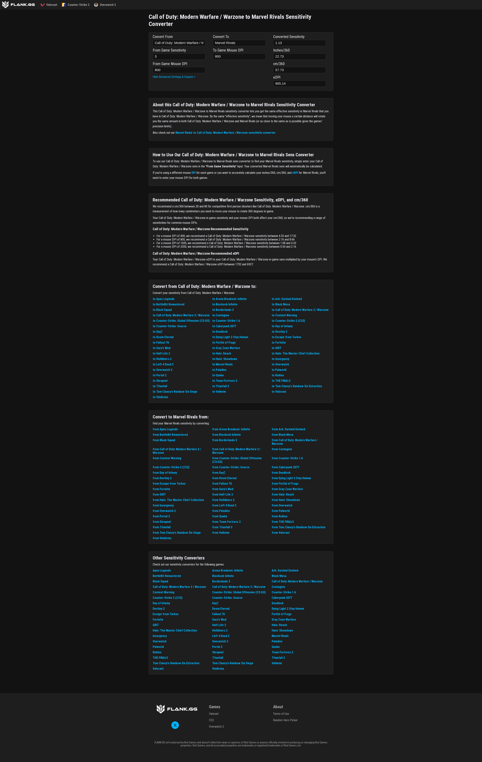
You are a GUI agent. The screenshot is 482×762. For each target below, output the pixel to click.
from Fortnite (161, 489)
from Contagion (282, 449)
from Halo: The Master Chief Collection (178, 500)
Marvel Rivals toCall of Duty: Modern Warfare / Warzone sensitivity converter (225, 132)
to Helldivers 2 (162, 359)
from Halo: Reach (283, 494)
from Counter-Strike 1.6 (287, 458)
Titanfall (217, 658)
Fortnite (158, 619)
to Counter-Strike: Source (170, 326)
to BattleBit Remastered (168, 304)
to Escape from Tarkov (286, 337)
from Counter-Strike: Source (230, 467)
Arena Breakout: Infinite (227, 570)
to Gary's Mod (161, 348)
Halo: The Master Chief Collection (175, 630)
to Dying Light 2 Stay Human (230, 337)
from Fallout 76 (222, 483)
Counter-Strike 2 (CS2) (167, 598)
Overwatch (159, 641)
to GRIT (276, 348)
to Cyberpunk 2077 (224, 326)
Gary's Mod (219, 619)
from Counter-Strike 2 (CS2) (171, 467)
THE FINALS (160, 658)
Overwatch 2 (220, 641)
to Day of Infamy (282, 326)
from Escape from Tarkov (169, 483)
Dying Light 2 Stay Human (288, 608)
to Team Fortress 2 (224, 381)
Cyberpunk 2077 (282, 598)
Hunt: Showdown (282, 630)
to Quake (218, 375)
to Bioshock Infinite (224, 304)
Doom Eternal (221, 608)
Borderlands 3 (221, 581)
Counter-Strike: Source (227, 598)
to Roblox (278, 375)
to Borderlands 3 (223, 310)
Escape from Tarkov (165, 614)
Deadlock (278, 603)
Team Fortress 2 (282, 652)
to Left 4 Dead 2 (163, 364)
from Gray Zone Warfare (287, 489)
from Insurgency (163, 505)
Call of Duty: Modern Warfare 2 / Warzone (179, 587)
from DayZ (218, 472)
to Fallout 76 (161, 342)
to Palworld (279, 370)
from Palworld (281, 511)
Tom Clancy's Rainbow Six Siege (232, 663)
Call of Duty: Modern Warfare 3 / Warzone (238, 587)
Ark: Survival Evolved (285, 570)
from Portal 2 (161, 516)
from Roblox (279, 516)
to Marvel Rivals (222, 364)
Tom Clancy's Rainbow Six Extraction (176, 663)
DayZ (215, 603)
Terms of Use (281, 714)
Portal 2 (217, 647)
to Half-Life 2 (161, 353)
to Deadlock (220, 331)
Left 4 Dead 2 (220, 636)
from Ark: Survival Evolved (288, 429)
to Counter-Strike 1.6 (226, 321)
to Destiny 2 (279, 331)
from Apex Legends (165, 429)
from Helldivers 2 (223, 500)
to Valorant (279, 391)
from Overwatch (282, 505)
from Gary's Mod (222, 489)
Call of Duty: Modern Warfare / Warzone (297, 581)
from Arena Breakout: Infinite (231, 429)
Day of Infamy (161, 603)
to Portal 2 (159, 375)
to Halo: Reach (221, 353)
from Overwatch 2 (164, 511)
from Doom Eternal (224, 478)
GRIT (156, 625)
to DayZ (157, 331)
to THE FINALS (281, 381)
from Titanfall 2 (222, 527)
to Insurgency (280, 359)
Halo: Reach (279, 625)
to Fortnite (279, 342)
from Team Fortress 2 (226, 522)
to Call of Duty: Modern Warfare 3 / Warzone (181, 315)
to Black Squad (162, 310)
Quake (276, 647)
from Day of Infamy (165, 472)
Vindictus (218, 668)
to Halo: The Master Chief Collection (296, 353)
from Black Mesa (282, 434)
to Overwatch (280, 364)
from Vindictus (162, 538)
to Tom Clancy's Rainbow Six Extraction (297, 386)
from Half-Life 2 (222, 494)
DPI (193, 173)
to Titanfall (160, 386)
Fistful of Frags (282, 614)
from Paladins (221, 511)
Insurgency (160, 636)
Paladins (277, 641)
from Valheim (220, 532)
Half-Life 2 (219, 625)
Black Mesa (279, 576)
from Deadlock (281, 472)
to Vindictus (160, 397)
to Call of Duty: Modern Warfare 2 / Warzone (300, 310)
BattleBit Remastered (167, 576)
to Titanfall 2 (220, 386)
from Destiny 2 (162, 478)
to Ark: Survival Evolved (287, 299)
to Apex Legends (164, 299)
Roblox (157, 652)
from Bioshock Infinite (226, 434)
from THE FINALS (283, 522)
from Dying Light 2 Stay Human (291, 478)
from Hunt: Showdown (286, 500)
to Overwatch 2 (162, 370)
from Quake (219, 516)
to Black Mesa (281, 304)
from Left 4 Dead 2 (224, 505)
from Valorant (281, 532)
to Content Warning (284, 315)
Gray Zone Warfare (284, 619)
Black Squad (160, 581)
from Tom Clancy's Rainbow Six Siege (177, 532)
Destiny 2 (159, 608)
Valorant (158, 668)
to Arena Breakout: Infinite (229, 299)
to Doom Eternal (163, 337)
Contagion (278, 587)
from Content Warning (167, 458)
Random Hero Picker (285, 720)
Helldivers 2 (219, 630)
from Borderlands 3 (224, 440)
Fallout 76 (218, 614)
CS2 (211, 720)
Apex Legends (162, 570)
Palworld (158, 647)
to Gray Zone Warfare (226, 348)
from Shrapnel (162, 522)
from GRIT (159, 494)
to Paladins (219, 370)
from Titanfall (162, 527)
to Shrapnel (160, 381)
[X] (175, 728)
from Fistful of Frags (285, 483)
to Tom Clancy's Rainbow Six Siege (175, 391)
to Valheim (219, 391)
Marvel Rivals (280, 636)
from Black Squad (164, 440)
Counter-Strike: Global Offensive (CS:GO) (239, 592)
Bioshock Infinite (223, 576)
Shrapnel (217, 652)
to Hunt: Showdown (224, 359)
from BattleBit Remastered (170, 434)
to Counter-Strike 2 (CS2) (288, 321)
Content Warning (163, 592)
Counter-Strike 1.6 (284, 592)
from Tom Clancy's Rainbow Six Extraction (298, 527)
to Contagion (220, 315)
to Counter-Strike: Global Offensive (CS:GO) (181, 321)
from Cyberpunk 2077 (285, 467)
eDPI (295, 173)
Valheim (277, 663)
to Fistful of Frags (224, 342)
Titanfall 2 (278, 658)
